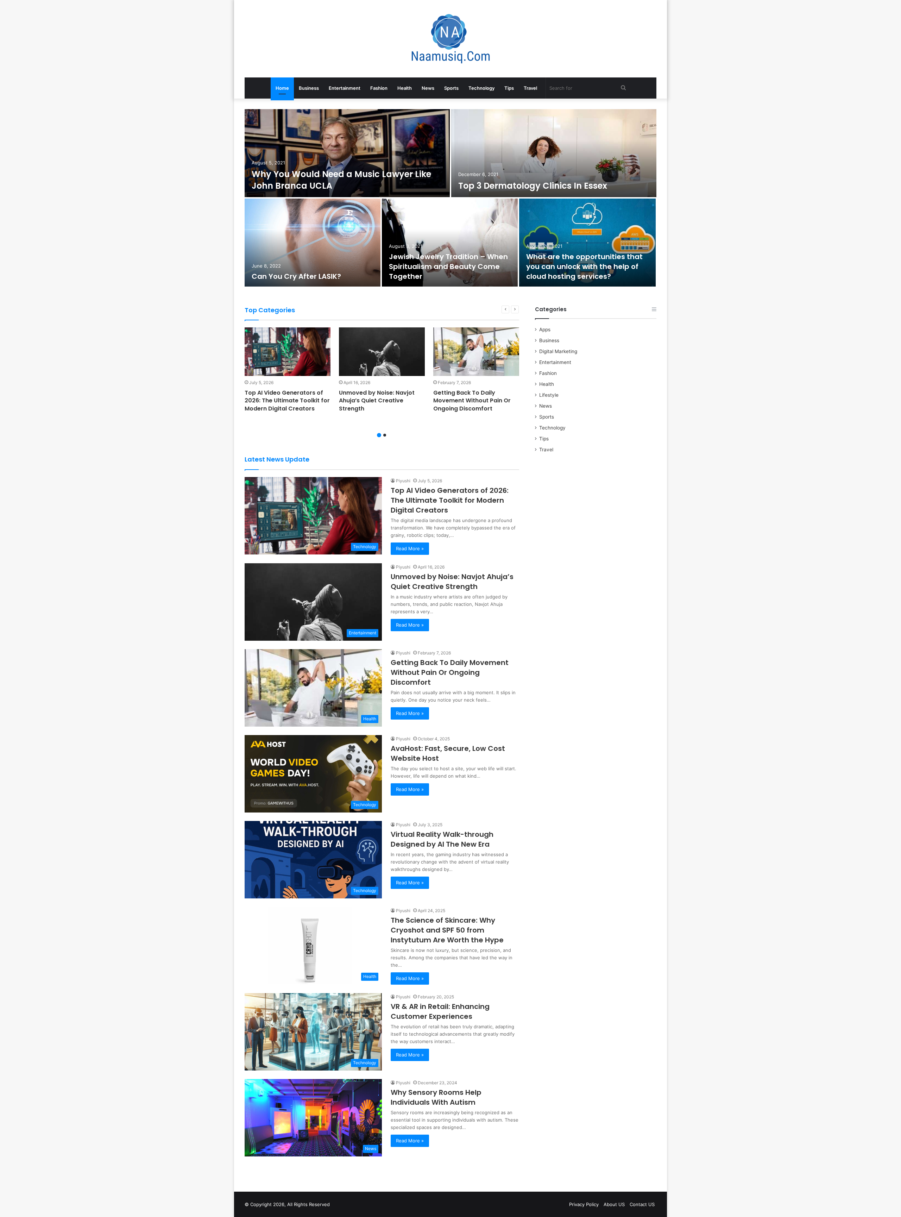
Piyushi (403, 480)
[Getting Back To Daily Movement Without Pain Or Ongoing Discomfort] (476, 351)
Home (282, 88)
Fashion (379, 88)
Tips (509, 88)
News (428, 88)
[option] (450, 198)
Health (404, 88)
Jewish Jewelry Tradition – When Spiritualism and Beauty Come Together (448, 266)
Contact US (642, 1204)
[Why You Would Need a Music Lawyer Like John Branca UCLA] (347, 153)
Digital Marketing (558, 351)
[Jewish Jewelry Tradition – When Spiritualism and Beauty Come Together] (450, 243)
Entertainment (344, 88)
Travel (530, 88)
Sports (451, 88)
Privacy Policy (584, 1204)
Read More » (410, 548)
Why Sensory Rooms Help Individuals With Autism (436, 1097)
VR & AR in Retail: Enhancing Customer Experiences (440, 1011)
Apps (544, 329)
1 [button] (379, 435)
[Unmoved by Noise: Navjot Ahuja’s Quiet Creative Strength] (382, 351)
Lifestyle (549, 395)
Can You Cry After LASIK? (296, 276)
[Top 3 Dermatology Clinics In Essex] (553, 153)
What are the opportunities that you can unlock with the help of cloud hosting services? (584, 266)
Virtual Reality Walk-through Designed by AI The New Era (442, 839)
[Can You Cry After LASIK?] (312, 243)
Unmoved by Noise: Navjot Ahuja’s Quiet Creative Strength (377, 401)
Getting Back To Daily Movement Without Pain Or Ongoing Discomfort (472, 401)
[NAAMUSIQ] (450, 38)
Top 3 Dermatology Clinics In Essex (532, 186)
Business (309, 88)
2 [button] (384, 435)
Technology (481, 88)
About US (614, 1204)
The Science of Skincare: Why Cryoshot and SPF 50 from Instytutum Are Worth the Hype (447, 930)
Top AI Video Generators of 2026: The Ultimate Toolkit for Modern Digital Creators (287, 401)
